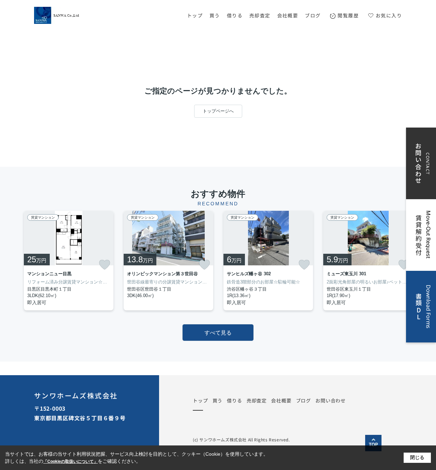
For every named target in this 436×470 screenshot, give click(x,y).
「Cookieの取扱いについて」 (70, 461)
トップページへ (218, 111)
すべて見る (218, 333)
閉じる (417, 457)
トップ (195, 15)
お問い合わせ (330, 400)
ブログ (313, 15)
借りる (235, 15)
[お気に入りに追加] (104, 265)
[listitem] (69, 260)
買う (214, 15)
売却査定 (259, 15)
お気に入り (389, 15)
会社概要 (287, 15)
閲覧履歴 (348, 15)
